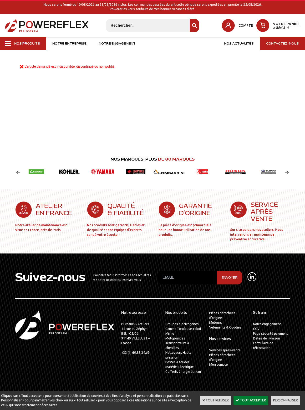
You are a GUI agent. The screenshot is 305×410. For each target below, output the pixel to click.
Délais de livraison (266, 338)
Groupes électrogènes (182, 324)
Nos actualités (239, 43)
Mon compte (218, 364)
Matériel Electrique (179, 367)
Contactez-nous (282, 43)
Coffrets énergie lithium (183, 372)
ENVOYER (230, 277)
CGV (256, 329)
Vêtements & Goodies (225, 327)
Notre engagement (117, 43)
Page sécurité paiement (270, 333)
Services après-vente (225, 350)
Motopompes (175, 338)
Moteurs (215, 322)
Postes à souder (177, 362)
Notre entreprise (69, 43)
